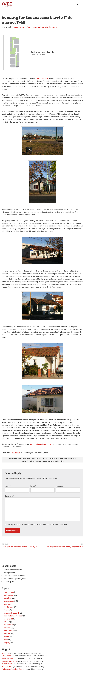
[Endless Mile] (7, 4)
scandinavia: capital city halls (15, 579)
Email (33, 486)
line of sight (8, 619)
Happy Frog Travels (9, 661)
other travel (8, 625)
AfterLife (5, 653)
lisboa (6, 622)
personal (7, 628)
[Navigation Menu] (77, 4)
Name (7, 486)
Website (59, 486)
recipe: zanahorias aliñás (13, 570)
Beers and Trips (8, 659)
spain (6, 640)
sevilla (6, 637)
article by (40, 444)
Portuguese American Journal (13, 669)
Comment (9, 496)
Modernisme (6, 667)
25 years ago (9, 592)
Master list (16, 453)
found (6, 610)
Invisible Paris (7, 664)
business (7, 604)
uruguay (7, 643)
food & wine (8, 607)
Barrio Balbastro (43, 78)
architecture (18, 27)
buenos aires (35, 27)
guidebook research (11, 613)
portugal (7, 634)
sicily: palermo (9, 573)
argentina (26, 27)
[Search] (81, 4)
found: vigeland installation (14, 576)
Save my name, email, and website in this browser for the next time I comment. (37, 525)
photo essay (8, 631)
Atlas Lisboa (6, 656)
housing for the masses (49, 27)
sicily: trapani (9, 582)
